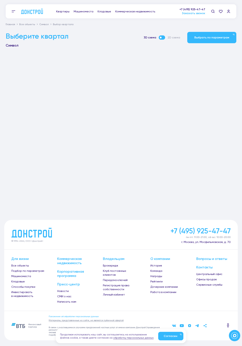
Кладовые (104, 11)
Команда (156, 271)
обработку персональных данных (133, 337)
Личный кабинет (114, 294)
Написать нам (66, 301)
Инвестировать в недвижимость (22, 294)
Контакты (204, 267)
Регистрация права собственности (116, 287)
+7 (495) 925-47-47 (192, 9)
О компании (160, 259)
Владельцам (113, 259)
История (156, 265)
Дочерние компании (164, 286)
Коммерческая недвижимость (135, 11)
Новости (63, 291)
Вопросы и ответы (211, 259)
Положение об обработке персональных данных (74, 316)
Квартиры (62, 11)
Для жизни (20, 259)
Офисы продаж (206, 279)
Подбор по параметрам (27, 271)
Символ (44, 24)
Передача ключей (115, 280)
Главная (10, 24)
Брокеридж (110, 265)
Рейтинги (156, 281)
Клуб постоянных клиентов (114, 272)
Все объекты (27, 24)
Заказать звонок (193, 13)
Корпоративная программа (70, 273)
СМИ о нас (64, 296)
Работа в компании (163, 292)
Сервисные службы (209, 284)
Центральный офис (209, 274)
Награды (156, 276)
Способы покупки (23, 286)
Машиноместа (83, 11)
